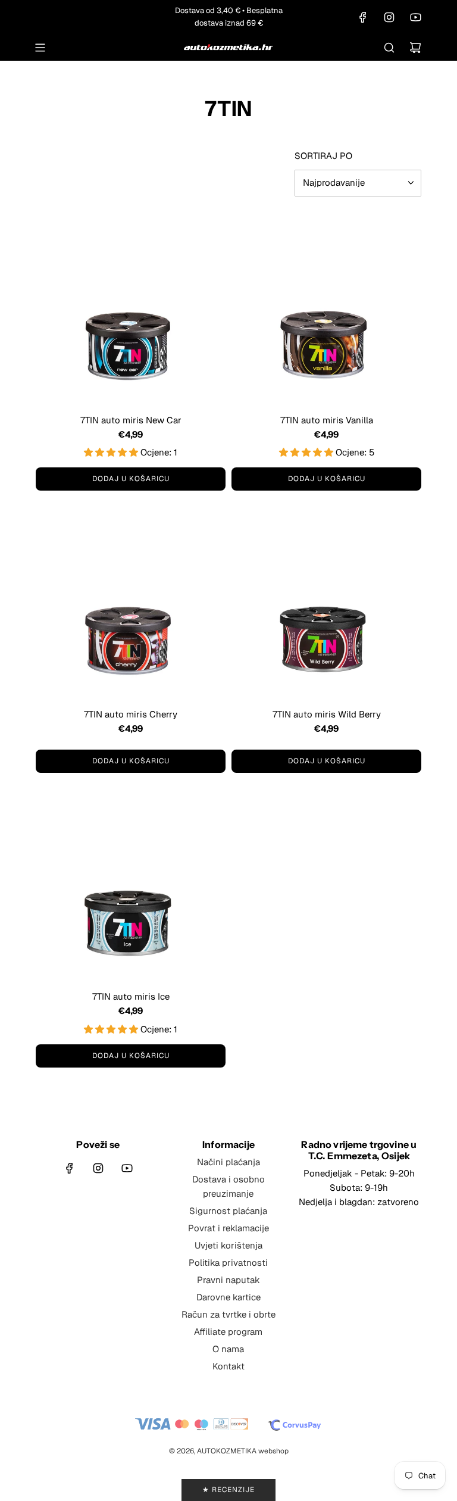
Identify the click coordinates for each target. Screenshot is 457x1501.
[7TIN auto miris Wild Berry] (326, 603)
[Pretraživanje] (389, 48)
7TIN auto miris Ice (131, 996)
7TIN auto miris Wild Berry (327, 714)
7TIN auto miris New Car (130, 420)
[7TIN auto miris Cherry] (131, 603)
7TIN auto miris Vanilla (326, 420)
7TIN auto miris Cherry (130, 714)
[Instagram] (389, 17)
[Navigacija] (40, 48)
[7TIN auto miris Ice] (131, 886)
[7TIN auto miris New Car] (131, 309)
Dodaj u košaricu (131, 478)
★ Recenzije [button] (228, 1489)
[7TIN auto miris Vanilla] (326, 309)
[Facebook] (363, 17)
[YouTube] (415, 17)
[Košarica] (415, 48)
